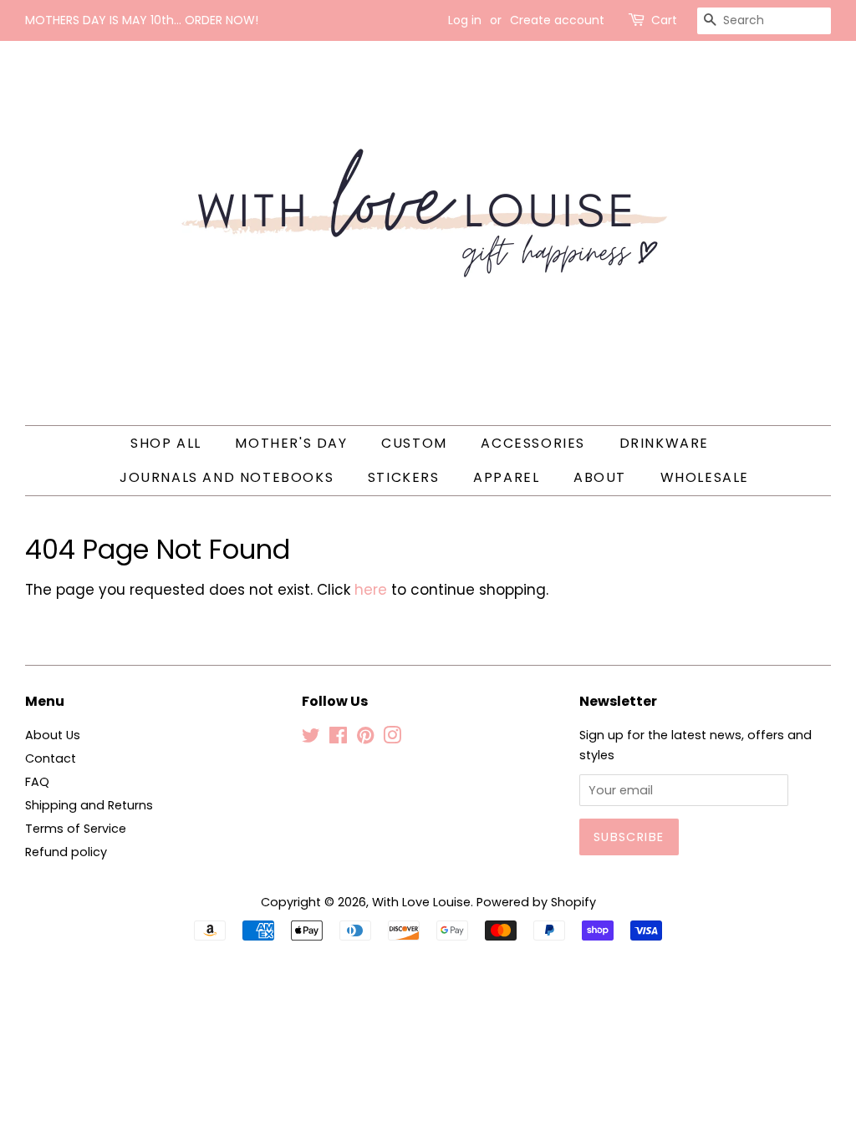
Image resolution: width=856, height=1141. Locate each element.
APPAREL (506, 477)
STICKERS (404, 477)
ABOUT (599, 477)
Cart (664, 20)
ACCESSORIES (533, 443)
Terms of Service (75, 828)
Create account (557, 20)
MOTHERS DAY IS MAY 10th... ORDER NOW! (141, 20)
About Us (52, 735)
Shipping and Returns (89, 805)
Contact (50, 758)
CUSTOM (414, 443)
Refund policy (66, 852)
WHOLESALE (704, 477)
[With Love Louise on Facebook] (338, 738)
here (370, 590)
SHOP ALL (165, 443)
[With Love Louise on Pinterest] (365, 738)
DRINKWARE (664, 443)
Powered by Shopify (536, 902)
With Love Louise (421, 902)
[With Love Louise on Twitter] (311, 738)
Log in (465, 20)
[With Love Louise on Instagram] (392, 738)
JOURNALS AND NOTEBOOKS (227, 477)
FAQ (37, 781)
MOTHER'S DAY (291, 443)
